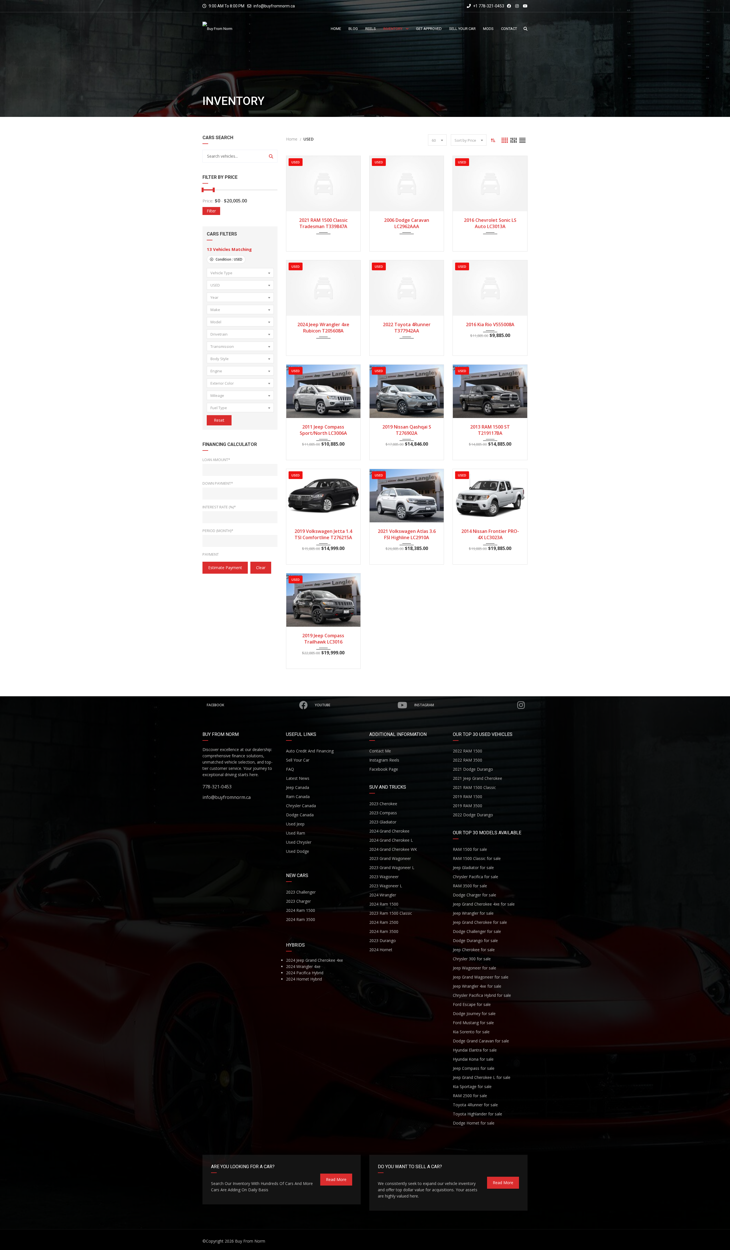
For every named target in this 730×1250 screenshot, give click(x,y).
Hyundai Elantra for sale (475, 1050)
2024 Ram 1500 (300, 910)
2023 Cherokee (383, 803)
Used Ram (295, 833)
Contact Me (380, 751)
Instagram (424, 705)
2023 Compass (383, 812)
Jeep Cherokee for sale (474, 949)
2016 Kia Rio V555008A (490, 324)
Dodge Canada (300, 814)
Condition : (228, 259)
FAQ (290, 769)
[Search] (271, 156)
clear (260, 567)
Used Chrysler (298, 842)
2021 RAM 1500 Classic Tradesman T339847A (323, 223)
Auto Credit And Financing (310, 751)
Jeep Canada (297, 787)
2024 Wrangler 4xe (303, 966)
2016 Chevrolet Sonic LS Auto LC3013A (490, 223)
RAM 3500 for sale (470, 885)
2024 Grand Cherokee (389, 831)
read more (336, 1179)
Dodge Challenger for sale (477, 931)
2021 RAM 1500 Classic (474, 787)
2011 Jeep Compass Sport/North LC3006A (323, 430)
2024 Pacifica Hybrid (304, 972)
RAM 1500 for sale (470, 849)
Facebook (215, 705)
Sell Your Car (297, 760)
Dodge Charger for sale (474, 895)
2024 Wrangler (382, 895)
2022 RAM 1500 (467, 751)
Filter (211, 211)
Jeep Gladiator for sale (473, 867)
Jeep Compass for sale (473, 1068)
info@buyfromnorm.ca (274, 6)
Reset (219, 420)
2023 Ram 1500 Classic (390, 913)
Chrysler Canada (301, 805)
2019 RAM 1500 (467, 796)
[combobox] (240, 272)
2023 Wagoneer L (385, 885)
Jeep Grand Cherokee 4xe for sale (484, 904)
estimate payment (225, 567)
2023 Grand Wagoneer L (391, 867)
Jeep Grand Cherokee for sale (480, 922)
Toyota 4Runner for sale (475, 1104)
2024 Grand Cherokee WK (393, 849)
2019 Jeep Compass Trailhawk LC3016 (323, 638)
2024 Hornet (380, 949)
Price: (207, 201)
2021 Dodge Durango (473, 769)
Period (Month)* (217, 530)
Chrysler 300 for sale (472, 958)
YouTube (322, 705)
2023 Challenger (301, 892)
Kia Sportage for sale (472, 1086)
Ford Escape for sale (472, 1004)
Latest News (297, 778)
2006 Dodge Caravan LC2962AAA (406, 223)
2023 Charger (298, 901)
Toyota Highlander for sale (477, 1114)
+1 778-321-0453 (488, 6)
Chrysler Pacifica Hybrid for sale (482, 995)
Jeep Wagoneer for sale (474, 968)
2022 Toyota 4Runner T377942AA (407, 327)
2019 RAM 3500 (467, 805)
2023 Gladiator (382, 822)
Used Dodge (297, 851)
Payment (210, 554)
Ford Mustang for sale (473, 1022)
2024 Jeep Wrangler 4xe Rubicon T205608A (323, 327)
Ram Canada (298, 796)
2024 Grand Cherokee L (391, 840)
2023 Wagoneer (384, 876)
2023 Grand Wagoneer (390, 858)
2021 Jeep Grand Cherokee (477, 778)
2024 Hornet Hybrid (304, 979)
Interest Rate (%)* (219, 507)
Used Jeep (295, 824)
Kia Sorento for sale (471, 1031)
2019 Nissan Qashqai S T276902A (406, 430)
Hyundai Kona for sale (473, 1059)
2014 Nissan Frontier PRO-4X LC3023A (490, 534)
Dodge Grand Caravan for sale (481, 1041)
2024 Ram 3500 (300, 919)
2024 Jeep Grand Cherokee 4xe (314, 960)
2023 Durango (382, 940)
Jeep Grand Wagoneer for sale (480, 977)
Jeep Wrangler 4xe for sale (477, 986)
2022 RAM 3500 (467, 760)
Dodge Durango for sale (475, 940)
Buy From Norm (250, 1241)
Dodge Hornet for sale (473, 1123)
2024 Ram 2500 (383, 922)
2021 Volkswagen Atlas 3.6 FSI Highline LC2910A (407, 534)
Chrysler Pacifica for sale (475, 876)
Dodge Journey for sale (474, 1013)
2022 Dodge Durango (473, 814)
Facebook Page (383, 769)
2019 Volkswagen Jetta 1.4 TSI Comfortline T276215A (323, 534)
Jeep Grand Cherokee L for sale (481, 1077)
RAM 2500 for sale (470, 1095)
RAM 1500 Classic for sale (477, 858)
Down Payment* (217, 483)
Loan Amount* (216, 459)
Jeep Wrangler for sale (473, 913)
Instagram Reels (384, 760)
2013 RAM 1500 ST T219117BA (490, 430)
